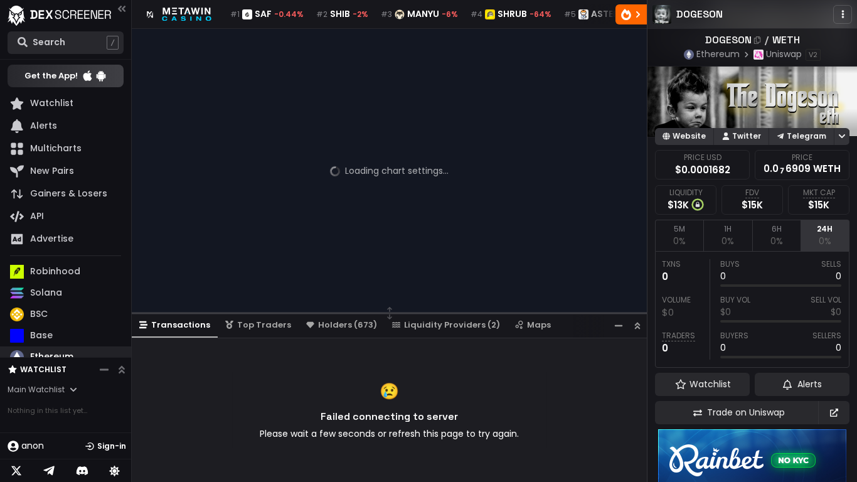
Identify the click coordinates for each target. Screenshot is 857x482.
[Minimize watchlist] (104, 370)
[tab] (679, 235)
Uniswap (784, 54)
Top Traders (264, 325)
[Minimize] (618, 325)
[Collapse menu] (121, 8)
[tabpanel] (752, 309)
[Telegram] (49, 470)
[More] (842, 14)
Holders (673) (347, 325)
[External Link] (833, 412)
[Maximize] (637, 325)
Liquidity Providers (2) (452, 325)
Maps (539, 325)
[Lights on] (114, 470)
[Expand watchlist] (121, 370)
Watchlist (43, 369)
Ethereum (718, 54)
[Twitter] (16, 470)
